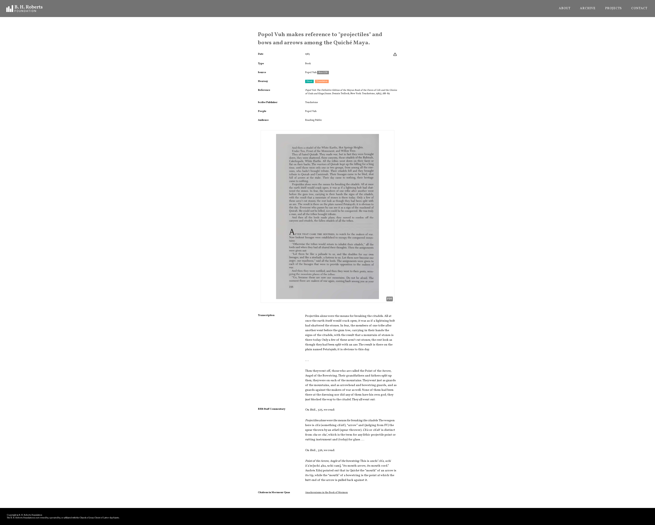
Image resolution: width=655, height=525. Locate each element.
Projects (613, 8)
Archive (588, 8)
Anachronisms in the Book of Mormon (326, 492)
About (564, 8)
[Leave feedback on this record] (395, 54)
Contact (639, 8)
